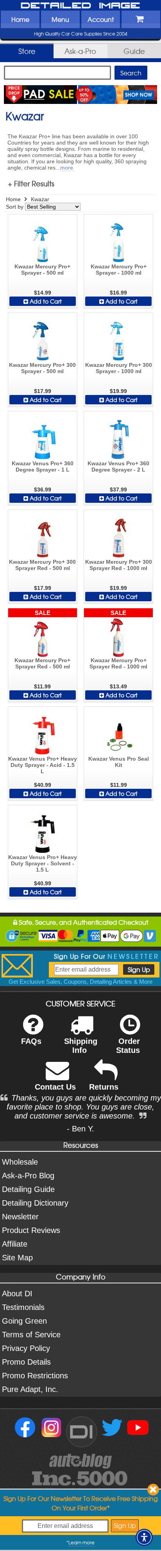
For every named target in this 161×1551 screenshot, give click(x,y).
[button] (144, 1537)
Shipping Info (80, 1045)
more (66, 167)
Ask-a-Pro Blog (28, 1175)
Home (20, 19)
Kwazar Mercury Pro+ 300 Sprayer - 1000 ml (118, 368)
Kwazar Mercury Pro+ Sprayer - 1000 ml (119, 269)
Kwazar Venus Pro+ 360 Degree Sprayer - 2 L (118, 466)
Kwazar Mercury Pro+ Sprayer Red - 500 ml (42, 663)
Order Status (128, 1045)
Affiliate (14, 1244)
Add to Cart (45, 301)
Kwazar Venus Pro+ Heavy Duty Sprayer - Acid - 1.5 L (42, 765)
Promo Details (26, 1362)
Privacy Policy (26, 1348)
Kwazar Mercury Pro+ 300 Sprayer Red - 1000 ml (118, 565)
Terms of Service (31, 1334)
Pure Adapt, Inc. (30, 1389)
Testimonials (23, 1307)
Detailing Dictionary (35, 1203)
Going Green (24, 1321)
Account (101, 19)
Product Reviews (31, 1230)
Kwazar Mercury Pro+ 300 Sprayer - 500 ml (42, 368)
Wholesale (20, 1162)
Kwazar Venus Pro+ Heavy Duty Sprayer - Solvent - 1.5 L (42, 863)
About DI (17, 1293)
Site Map (17, 1257)
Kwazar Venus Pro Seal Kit (118, 762)
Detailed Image (80, 5)
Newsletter (20, 1216)
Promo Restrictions (35, 1375)
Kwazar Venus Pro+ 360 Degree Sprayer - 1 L (42, 466)
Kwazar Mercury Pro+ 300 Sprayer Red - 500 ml (42, 565)
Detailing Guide (28, 1189)
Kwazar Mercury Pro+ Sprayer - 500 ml (42, 269)
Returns (103, 1087)
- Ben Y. (80, 1128)
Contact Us (55, 1087)
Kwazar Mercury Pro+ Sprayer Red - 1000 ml (118, 663)
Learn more (81, 1542)
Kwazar (40, 199)
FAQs (31, 1041)
